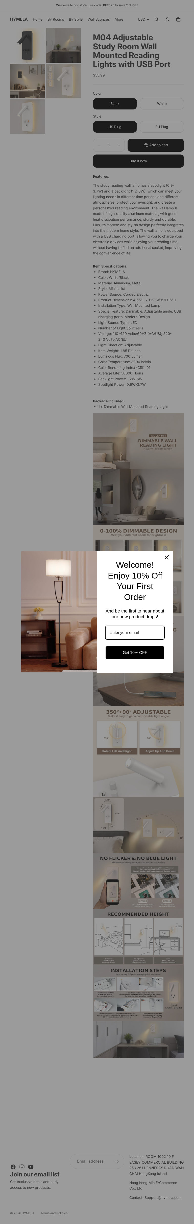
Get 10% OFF (135, 653)
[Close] (167, 557)
